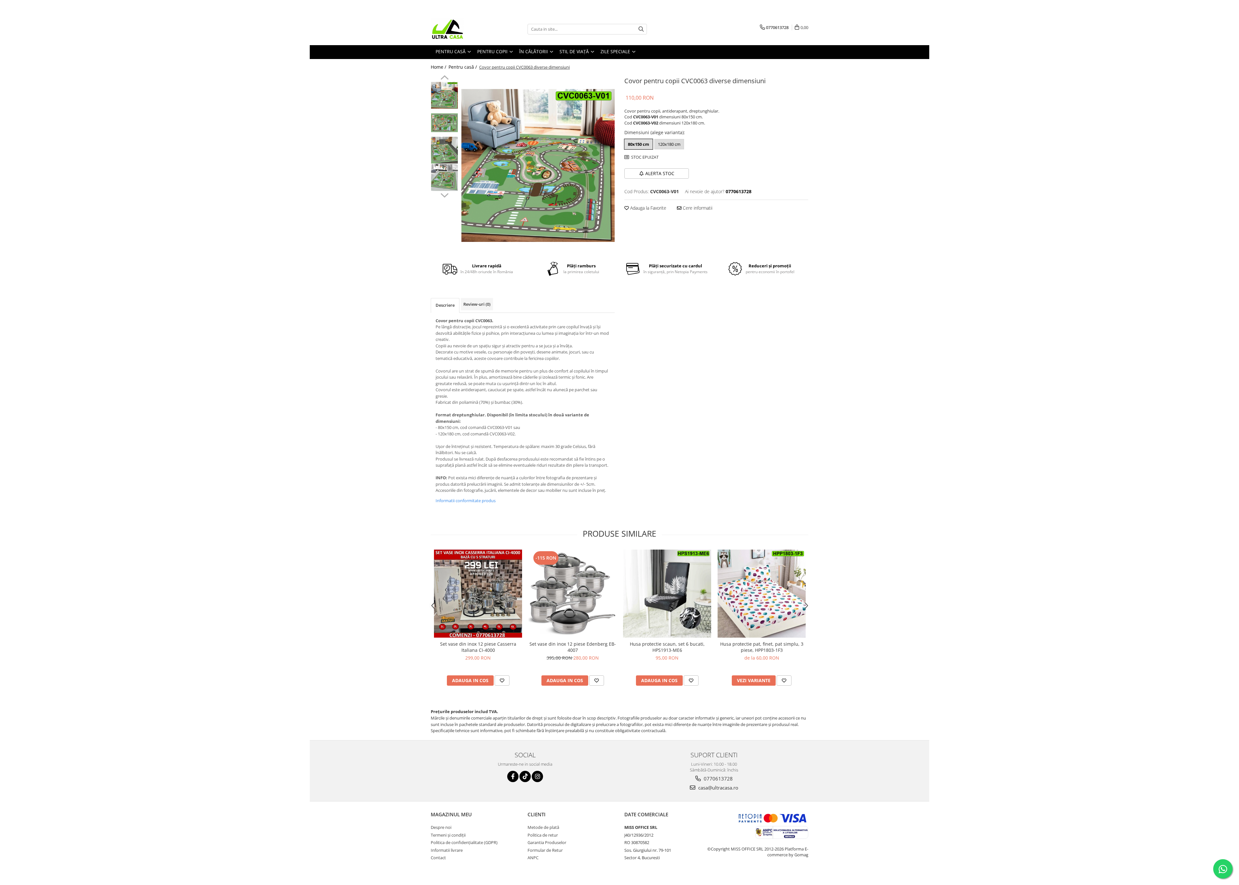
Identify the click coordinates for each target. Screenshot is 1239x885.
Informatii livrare (447, 850)
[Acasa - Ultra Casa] (463, 29)
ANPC (533, 857)
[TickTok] (525, 776)
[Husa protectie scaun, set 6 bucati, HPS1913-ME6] (667, 593)
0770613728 (717, 778)
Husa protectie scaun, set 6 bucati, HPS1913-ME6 (667, 647)
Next (444, 194)
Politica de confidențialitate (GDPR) (464, 842)
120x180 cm (669, 144)
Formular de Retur (545, 850)
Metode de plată (543, 827)
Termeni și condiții (448, 835)
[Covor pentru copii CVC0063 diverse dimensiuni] (538, 165)
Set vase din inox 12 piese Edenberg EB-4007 (572, 647)
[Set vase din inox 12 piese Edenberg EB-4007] (573, 594)
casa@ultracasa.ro (717, 787)
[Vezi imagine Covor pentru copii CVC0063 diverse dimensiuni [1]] (444, 122)
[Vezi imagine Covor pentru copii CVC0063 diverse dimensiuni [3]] (444, 177)
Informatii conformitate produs (466, 500)
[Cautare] (641, 29)
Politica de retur (543, 835)
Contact (438, 857)
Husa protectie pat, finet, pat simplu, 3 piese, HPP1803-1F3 (761, 647)
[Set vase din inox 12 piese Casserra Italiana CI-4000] (478, 594)
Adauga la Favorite (647, 208)
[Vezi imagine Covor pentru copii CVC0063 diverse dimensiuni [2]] (444, 150)
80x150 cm (638, 144)
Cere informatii (696, 208)
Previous (444, 78)
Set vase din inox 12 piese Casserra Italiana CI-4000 (478, 647)
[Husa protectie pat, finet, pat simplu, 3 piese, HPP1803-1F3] (762, 594)
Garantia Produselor (547, 842)
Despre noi (441, 827)
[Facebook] (513, 776)
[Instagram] (537, 776)
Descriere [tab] (445, 305)
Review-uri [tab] (476, 304)
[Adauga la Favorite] (502, 680)
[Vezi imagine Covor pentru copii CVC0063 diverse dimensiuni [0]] (444, 95)
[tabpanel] (538, 165)
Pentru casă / (463, 67)
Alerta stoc (659, 173)
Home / (439, 67)
